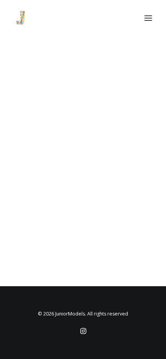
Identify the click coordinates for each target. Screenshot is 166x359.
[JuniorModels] (20, 18)
